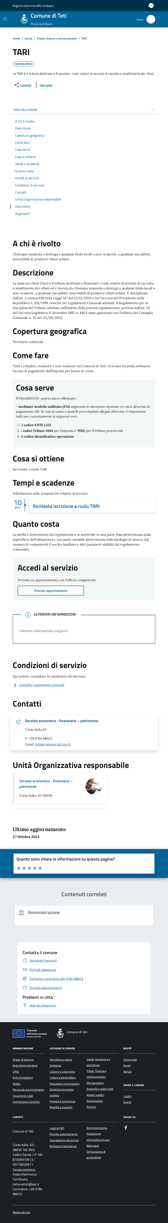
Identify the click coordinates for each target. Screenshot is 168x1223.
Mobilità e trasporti (61, 1107)
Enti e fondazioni (23, 1077)
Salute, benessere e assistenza (98, 1062)
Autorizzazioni (94, 1101)
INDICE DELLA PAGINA (25, 110)
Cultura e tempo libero (63, 1077)
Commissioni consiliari (26, 1102)
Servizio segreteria (24, 1170)
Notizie (127, 1071)
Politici (16, 1083)
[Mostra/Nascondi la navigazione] (4, 18)
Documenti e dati (23, 1096)
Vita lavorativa (95, 1083)
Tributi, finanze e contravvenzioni (96, 1074)
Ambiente (55, 1065)
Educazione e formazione (64, 1083)
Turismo (91, 1107)
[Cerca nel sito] (150, 19)
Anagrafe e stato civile (99, 1089)
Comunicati (130, 1059)
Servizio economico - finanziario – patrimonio (61, 720)
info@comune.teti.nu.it (52, 744)
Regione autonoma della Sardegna (33, 5)
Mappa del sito (21, 1212)
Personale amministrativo (28, 1089)
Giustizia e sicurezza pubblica (62, 1092)
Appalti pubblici (95, 1095)
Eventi (127, 1102)
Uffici (16, 1071)
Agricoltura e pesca (61, 1059)
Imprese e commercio (62, 1101)
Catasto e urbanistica (62, 1071)
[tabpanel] (84, 918)
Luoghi (127, 1096)
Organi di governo (23, 1059)
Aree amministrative (25, 1065)
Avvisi (127, 1065)
